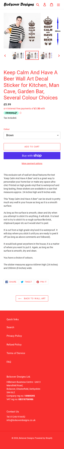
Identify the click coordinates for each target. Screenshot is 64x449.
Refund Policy (14, 344)
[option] (18, 55)
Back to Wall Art (34, 298)
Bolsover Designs (26, 438)
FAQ (9, 361)
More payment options (32, 163)
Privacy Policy (14, 335)
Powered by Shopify (43, 438)
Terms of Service (16, 353)
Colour (7, 129)
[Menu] (58, 4)
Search (10, 327)
